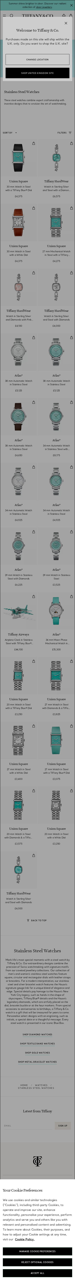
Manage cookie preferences (37, 1251)
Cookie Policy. (25, 1239)
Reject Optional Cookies (37, 1262)
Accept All (37, 1273)
